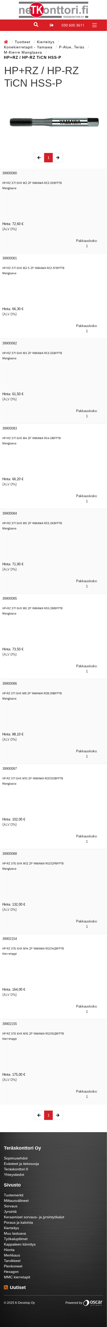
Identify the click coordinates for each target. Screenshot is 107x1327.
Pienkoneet (13, 1266)
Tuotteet (23, 42)
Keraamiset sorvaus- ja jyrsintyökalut (34, 1217)
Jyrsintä (10, 1211)
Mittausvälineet (16, 1200)
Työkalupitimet (16, 1239)
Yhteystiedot (14, 1174)
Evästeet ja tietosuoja (21, 1164)
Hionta (9, 1250)
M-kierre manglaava (23, 52)
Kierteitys (46, 42)
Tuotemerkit (13, 1195)
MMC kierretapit (17, 1277)
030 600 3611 (73, 25)
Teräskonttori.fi (16, 1169)
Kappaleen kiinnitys (20, 1244)
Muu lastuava (15, 1233)
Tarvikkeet (12, 1261)
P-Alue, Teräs (72, 47)
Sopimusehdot (16, 1158)
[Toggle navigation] (94, 25)
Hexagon (11, 1272)
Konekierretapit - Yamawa (29, 47)
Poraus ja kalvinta (18, 1222)
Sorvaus (10, 1206)
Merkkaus (12, 1255)
